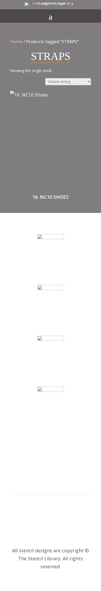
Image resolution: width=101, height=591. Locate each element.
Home (16, 41)
